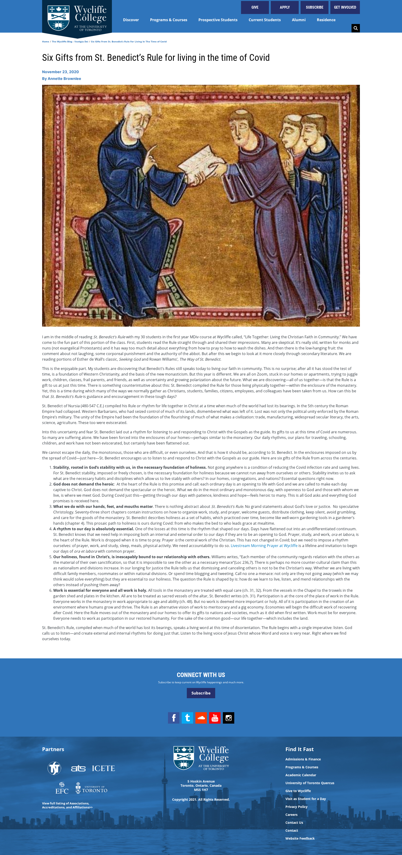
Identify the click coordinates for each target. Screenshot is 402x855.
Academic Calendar (300, 775)
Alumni (299, 19)
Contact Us (294, 822)
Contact (291, 830)
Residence (326, 19)
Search (356, 28)
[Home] (77, 16)
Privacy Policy (296, 806)
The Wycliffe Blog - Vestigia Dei (70, 41)
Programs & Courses (168, 19)
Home (45, 41)
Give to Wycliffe (298, 791)
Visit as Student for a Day (305, 798)
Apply (285, 7)
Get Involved (345, 7)
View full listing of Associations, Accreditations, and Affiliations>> (67, 805)
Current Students (265, 19)
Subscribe (314, 7)
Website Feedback (300, 838)
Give (254, 7)
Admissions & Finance (303, 759)
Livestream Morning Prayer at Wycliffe (264, 545)
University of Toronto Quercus (309, 783)
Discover (131, 19)
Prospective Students (218, 19)
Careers (291, 814)
